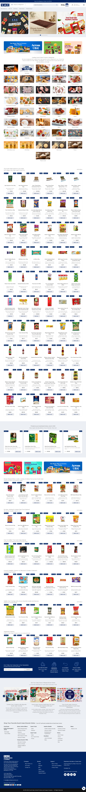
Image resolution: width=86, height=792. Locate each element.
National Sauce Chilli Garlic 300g (10, 358)
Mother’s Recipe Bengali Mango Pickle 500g (10, 382)
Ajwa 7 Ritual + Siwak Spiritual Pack (76, 186)
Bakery (43, 127)
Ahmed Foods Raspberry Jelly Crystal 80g (50, 407)
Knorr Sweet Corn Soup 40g (36, 526)
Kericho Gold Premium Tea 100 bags (23, 556)
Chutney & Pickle (11, 116)
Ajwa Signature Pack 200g (10, 185)
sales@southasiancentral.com (11, 780)
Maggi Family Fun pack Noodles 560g (49, 526)
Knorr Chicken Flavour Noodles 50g (75, 333)
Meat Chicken (27, 94)
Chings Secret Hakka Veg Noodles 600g (63, 526)
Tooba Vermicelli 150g (23, 332)
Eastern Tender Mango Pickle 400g (36, 382)
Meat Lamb (59, 94)
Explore (79, 169)
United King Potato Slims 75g (76, 618)
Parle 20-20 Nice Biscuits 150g (10, 260)
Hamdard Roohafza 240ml (23, 283)
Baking (59, 105)
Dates (59, 116)
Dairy (27, 116)
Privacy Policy (55, 767)
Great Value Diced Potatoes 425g (36, 648)
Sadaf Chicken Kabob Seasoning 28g (23, 235)
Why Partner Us (4, 8)
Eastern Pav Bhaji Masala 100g (36, 495)
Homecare (27, 138)
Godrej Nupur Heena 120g (30, 446)
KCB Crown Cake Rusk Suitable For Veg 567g (36, 587)
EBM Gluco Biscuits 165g (76, 586)
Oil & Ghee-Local (11, 149)
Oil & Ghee (27, 149)
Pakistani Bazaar (29, 8)
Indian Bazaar (21, 8)
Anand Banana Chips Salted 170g (49, 211)
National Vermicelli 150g (10, 525)
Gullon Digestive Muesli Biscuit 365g (49, 260)
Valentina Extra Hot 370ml (36, 357)
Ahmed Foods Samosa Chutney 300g (23, 382)
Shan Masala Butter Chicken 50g (36, 235)
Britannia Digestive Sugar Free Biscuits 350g (76, 260)
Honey (75, 116)
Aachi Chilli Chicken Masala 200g (10, 495)
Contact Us (27, 767)
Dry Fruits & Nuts (11, 127)
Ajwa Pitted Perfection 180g (23, 186)
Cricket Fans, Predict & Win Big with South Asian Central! (16, 705)
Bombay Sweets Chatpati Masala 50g (76, 648)
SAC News (15, 8)
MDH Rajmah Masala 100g (76, 494)
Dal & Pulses (43, 116)
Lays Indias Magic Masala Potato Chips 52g (36, 211)
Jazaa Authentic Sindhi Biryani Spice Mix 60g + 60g (23, 495)
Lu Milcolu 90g (36, 259)
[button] (39, 35)
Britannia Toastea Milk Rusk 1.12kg (23, 587)
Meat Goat (43, 94)
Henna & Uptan (75, 127)
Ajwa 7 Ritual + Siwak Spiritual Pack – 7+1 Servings (62, 186)
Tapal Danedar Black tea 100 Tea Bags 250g (76, 309)
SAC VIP (10, 8)
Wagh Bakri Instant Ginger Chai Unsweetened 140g (23, 309)
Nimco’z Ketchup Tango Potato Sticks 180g (76, 211)
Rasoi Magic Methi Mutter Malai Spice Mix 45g (63, 235)
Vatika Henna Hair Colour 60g (11, 446)
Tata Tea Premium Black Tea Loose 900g (36, 556)
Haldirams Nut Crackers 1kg (63, 211)
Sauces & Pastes (59, 73)
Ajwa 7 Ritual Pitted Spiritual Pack (50, 186)
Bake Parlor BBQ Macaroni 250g (23, 526)
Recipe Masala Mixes (43, 73)
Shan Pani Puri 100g (50, 647)
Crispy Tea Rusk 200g (10, 586)
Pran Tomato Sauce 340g (76, 357)
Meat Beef (11, 94)
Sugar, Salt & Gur (27, 127)
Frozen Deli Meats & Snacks (75, 94)
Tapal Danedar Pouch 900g (49, 556)
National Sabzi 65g (10, 647)
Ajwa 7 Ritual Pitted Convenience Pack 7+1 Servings (36, 186)
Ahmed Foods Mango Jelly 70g (76, 407)
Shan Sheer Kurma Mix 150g (36, 407)
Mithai (59, 127)
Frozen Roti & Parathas (11, 105)
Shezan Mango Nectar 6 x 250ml (62, 284)
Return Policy (55, 763)
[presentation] (4, 696)
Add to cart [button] (10, 193)
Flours (75, 149)
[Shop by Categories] (12, 5)
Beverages (75, 105)
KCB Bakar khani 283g (23, 259)
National (40, 765)
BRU (39, 767)
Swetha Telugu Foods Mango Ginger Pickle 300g (49, 382)
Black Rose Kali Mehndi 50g (50, 446)
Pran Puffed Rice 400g (10, 210)
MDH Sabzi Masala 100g (63, 647)
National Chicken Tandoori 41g (10, 235)
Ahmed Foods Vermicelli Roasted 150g (10, 333)
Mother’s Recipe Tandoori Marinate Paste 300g (49, 358)
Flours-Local (43, 160)
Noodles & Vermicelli (75, 73)
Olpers (39, 769)
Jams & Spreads (43, 138)
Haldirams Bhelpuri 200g (23, 210)
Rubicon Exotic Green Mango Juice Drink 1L (76, 284)
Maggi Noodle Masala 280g (49, 333)
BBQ (11, 73)
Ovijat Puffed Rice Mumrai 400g (36, 618)
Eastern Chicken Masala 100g (50, 235)
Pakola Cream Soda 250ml (10, 283)
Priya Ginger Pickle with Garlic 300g (63, 382)
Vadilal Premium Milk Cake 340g (23, 407)
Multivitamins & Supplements (59, 138)
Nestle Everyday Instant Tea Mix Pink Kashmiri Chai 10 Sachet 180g (10, 309)
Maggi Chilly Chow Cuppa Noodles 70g (76, 526)
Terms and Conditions (56, 765)
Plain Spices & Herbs (43, 105)
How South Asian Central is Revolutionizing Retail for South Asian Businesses (69, 706)
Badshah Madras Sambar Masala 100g (23, 648)
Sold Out (10, 291)
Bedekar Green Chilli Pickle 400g (75, 382)
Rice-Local (59, 149)
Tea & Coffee (27, 84)
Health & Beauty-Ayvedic (10, 138)
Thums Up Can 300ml (36, 283)
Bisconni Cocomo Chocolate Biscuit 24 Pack (49, 587)
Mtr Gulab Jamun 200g (10, 406)
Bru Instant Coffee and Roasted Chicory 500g (36, 309)
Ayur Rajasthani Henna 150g (70, 446)
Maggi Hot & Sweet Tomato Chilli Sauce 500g (62, 358)
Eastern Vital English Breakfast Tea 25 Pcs (49, 309)
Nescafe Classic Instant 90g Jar (76, 556)
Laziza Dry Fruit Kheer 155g (62, 406)
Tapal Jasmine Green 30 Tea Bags (63, 309)
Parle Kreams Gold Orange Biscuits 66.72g (62, 587)
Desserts (59, 84)
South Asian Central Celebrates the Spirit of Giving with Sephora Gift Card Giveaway (43, 706)
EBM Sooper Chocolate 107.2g (62, 260)
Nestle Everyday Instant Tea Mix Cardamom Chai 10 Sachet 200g (10, 556)
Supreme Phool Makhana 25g (50, 618)
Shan (39, 763)
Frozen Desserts (75, 84)
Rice (43, 149)
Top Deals (27, 73)
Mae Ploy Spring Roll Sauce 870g (23, 358)
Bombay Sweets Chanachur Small (62, 618)
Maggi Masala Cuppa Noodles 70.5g (62, 333)
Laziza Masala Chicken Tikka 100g (63, 495)
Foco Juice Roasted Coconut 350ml (50, 284)
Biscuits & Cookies (43, 84)
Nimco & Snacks (11, 84)
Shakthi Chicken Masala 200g (76, 235)
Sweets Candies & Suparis (75, 138)
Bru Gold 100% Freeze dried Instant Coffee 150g (63, 556)
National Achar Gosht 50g (49, 494)
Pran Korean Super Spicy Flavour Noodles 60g (36, 333)
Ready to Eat (27, 105)
